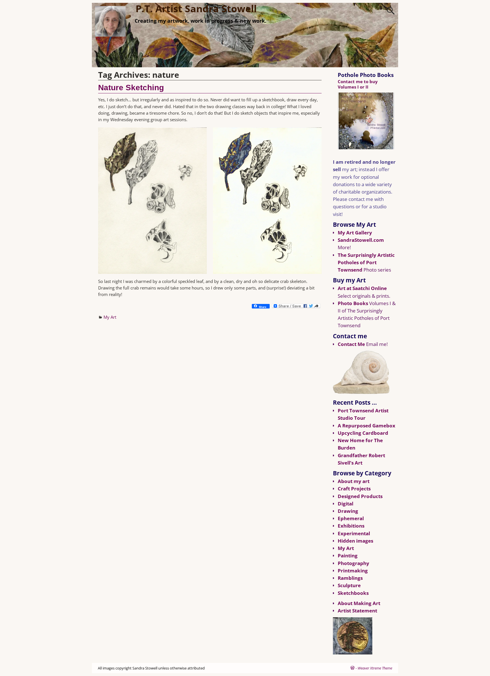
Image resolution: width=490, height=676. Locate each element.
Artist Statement (357, 610)
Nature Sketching (131, 87)
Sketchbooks (353, 593)
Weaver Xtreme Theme (375, 668)
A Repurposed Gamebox (366, 425)
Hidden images (355, 541)
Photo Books (353, 303)
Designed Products (360, 496)
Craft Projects (354, 488)
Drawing (348, 511)
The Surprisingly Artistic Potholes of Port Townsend (366, 262)
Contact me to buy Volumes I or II (358, 84)
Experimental (354, 533)
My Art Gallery (355, 232)
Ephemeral (351, 518)
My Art (110, 317)
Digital (345, 503)
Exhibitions (351, 525)
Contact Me (351, 344)
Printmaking (353, 570)
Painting (348, 555)
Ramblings (350, 578)
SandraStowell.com (361, 240)
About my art (353, 481)
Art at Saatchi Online (362, 288)
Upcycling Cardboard (363, 433)
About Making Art (359, 603)
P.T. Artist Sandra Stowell (196, 8)
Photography (353, 563)
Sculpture (349, 585)
